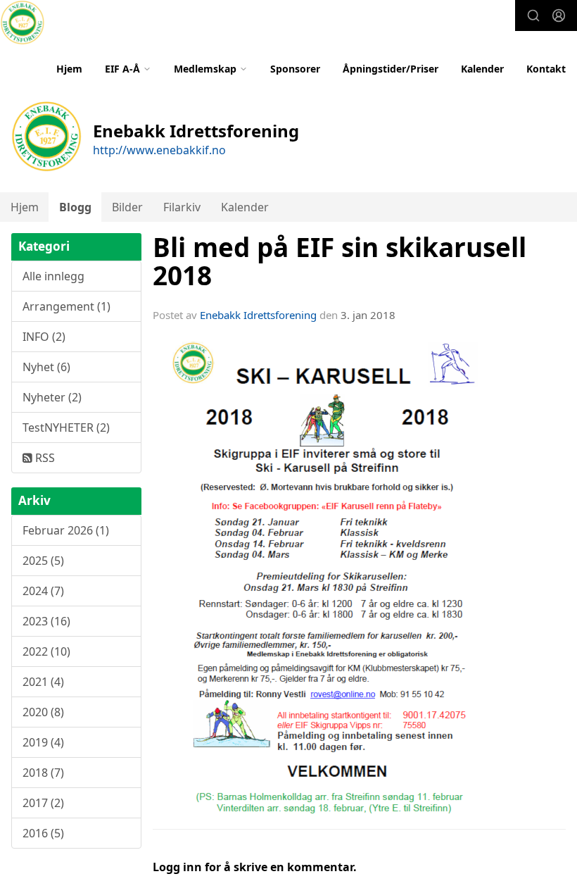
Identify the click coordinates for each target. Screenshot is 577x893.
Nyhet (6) (46, 367)
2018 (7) (43, 772)
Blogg (75, 207)
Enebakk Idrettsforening (258, 315)
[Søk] (533, 15)
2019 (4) (43, 742)
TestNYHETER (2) (66, 427)
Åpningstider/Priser (390, 68)
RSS (43, 458)
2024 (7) (43, 591)
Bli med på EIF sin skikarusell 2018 (339, 262)
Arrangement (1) (66, 306)
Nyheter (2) (52, 397)
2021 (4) (43, 681)
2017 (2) (43, 803)
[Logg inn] (558, 15)
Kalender (482, 68)
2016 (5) (43, 833)
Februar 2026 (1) (66, 530)
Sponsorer (295, 68)
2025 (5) (43, 560)
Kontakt (546, 68)
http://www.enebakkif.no (159, 150)
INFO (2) (44, 336)
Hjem (69, 68)
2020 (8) (43, 712)
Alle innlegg (53, 276)
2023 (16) (46, 621)
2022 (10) (46, 651)
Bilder (127, 207)
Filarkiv (182, 207)
